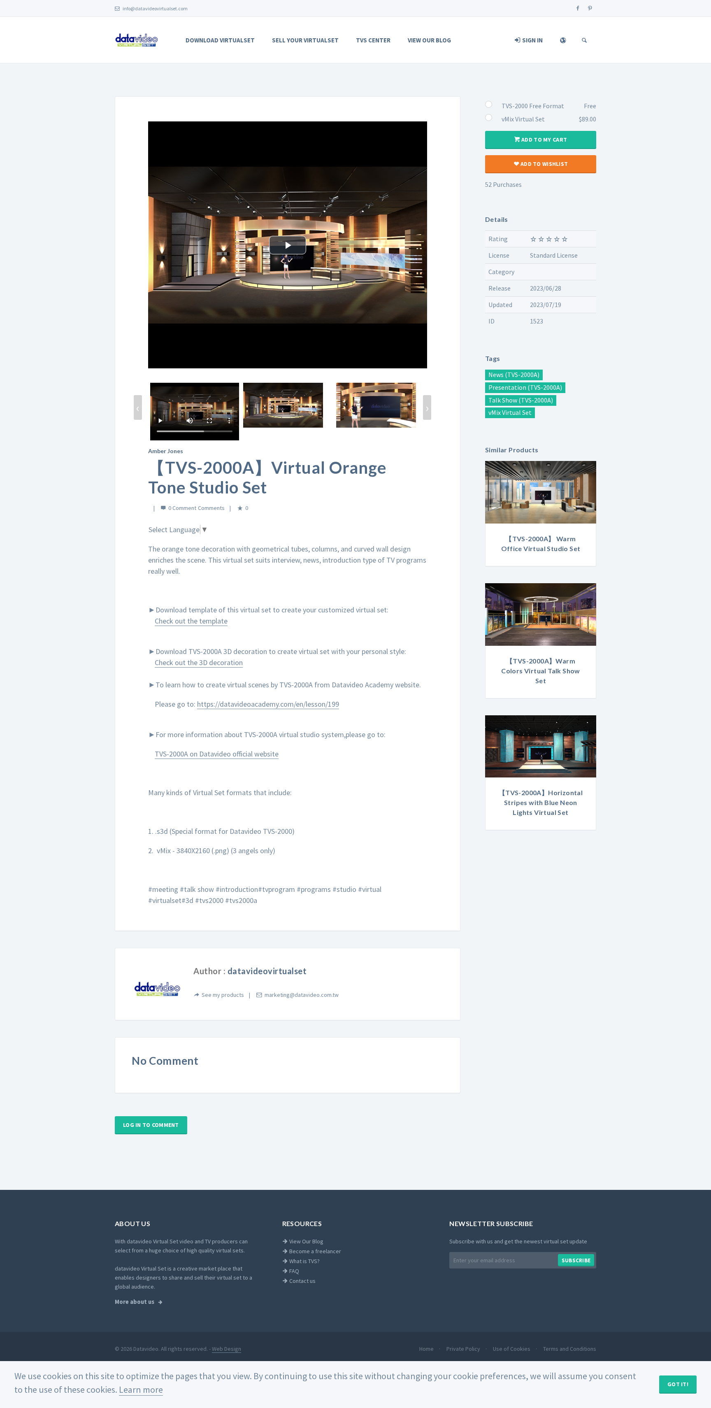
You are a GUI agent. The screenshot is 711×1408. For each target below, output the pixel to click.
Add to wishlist (543, 164)
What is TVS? (304, 1261)
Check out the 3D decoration (199, 662)
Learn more (141, 1389)
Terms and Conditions (569, 1348)
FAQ (293, 1271)
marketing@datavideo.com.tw (302, 994)
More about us (135, 1302)
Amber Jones (165, 450)
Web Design (226, 1348)
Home (427, 1348)
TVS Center (373, 40)
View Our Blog (429, 40)
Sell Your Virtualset (305, 40)
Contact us (302, 1281)
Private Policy (463, 1348)
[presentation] (138, 407)
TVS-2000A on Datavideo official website (217, 754)
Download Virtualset (220, 40)
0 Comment (182, 508)
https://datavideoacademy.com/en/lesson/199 (268, 704)
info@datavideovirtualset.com (155, 8)
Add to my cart (543, 139)
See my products (223, 994)
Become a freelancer (314, 1251)
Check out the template (191, 621)
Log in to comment (151, 1125)
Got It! (677, 1384)
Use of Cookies (512, 1348)
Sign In (532, 40)
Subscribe (576, 1260)
